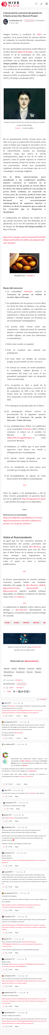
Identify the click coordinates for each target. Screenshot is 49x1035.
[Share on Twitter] (22, 691)
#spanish (7, 669)
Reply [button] (25, 716)
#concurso (30, 669)
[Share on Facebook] (19, 691)
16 (16, 691)
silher (7, 703)
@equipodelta (36, 647)
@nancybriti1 (32, 588)
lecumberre (9, 916)
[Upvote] (4, 688)
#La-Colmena (31, 793)
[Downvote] (7, 688)
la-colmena (9, 744)
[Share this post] (30, 692)
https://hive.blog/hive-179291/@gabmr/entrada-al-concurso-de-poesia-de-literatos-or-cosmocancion (22, 944)
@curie (25, 765)
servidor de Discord (25, 776)
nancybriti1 (10, 802)
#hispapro (38, 672)
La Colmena (18, 597)
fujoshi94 (8, 872)
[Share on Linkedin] (27, 691)
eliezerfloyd (9, 1012)
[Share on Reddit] (25, 691)
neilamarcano (10, 992)
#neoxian (30, 672)
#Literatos (28, 291)
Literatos (40, 20)
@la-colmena (26, 761)
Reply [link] (9, 691)
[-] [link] (45, 703)
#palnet (38, 669)
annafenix (9, 853)
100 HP (26, 623)
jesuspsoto (9, 959)
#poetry (14, 669)
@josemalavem (10, 591)
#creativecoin (20, 672)
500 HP (36, 623)
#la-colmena (8, 675)
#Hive (39, 34)
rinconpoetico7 (10, 722)
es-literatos (15, 20)
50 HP (16, 623)
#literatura (22, 669)
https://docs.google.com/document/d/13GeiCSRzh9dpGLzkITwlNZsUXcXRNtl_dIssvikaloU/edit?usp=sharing (24, 240)
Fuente (17, 128)
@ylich (42, 585)
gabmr (7, 815)
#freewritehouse (9, 672)
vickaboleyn (9, 827)
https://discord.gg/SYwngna (20, 438)
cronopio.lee (9, 976)
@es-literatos (35, 547)
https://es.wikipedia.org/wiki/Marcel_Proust (22, 518)
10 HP (7, 623)
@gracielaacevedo (11, 588)
